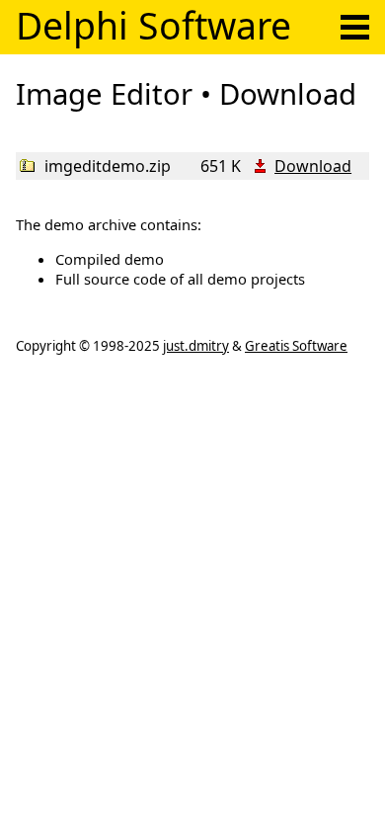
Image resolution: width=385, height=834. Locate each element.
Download (312, 166)
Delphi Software (153, 25)
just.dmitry (196, 346)
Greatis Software (296, 346)
